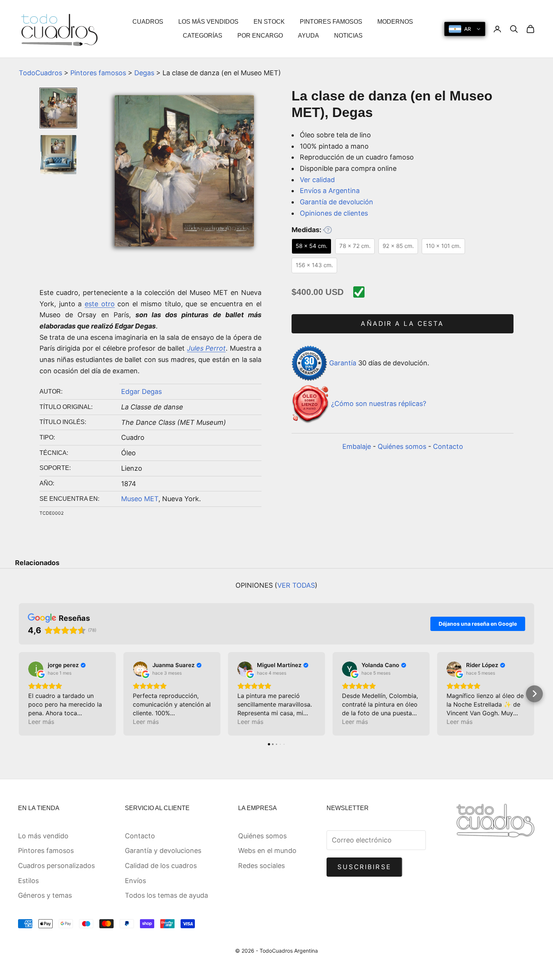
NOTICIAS (348, 35)
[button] (19, 693)
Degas (144, 73)
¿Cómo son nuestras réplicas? (378, 404)
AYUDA (308, 35)
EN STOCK (269, 21)
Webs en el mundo (267, 850)
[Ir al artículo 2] (58, 154)
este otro (100, 304)
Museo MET (139, 499)
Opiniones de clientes (334, 213)
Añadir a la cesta (402, 323)
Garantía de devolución (336, 202)
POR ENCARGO (260, 35)
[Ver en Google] (35, 669)
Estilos (28, 881)
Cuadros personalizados (56, 866)
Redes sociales (261, 866)
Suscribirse (364, 867)
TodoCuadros (40, 73)
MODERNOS (395, 21)
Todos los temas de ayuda (166, 895)
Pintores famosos (98, 73)
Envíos (135, 881)
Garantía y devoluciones (163, 850)
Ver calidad (317, 180)
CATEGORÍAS (202, 35)
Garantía (342, 363)
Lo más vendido (43, 836)
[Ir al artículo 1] (58, 108)
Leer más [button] (41, 721)
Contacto (448, 446)
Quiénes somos (402, 446)
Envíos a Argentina (330, 191)
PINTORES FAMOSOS (331, 21)
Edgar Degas (141, 391)
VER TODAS (296, 585)
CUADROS (147, 21)
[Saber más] (327, 230)
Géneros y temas (45, 895)
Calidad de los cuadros (161, 866)
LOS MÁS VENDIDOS (208, 21)
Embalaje (356, 446)
